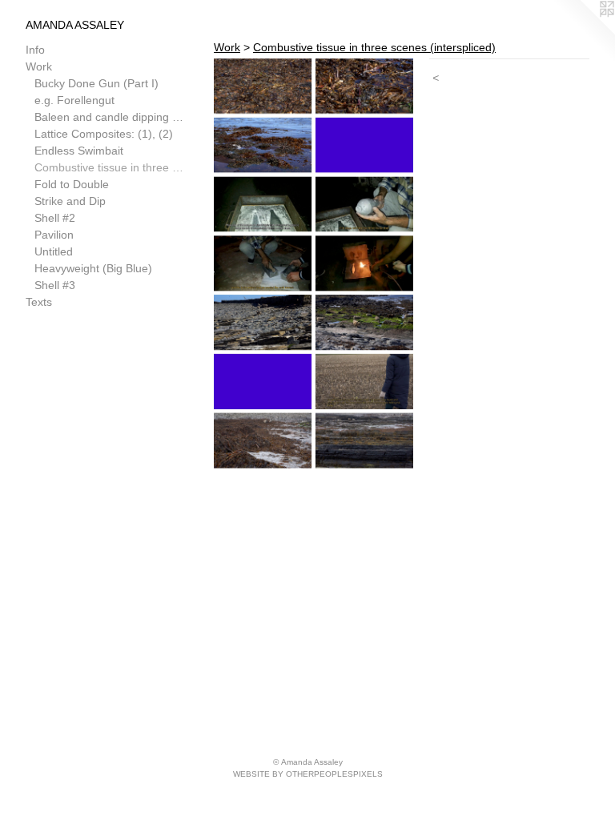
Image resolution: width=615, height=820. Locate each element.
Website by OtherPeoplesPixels (308, 774)
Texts (39, 301)
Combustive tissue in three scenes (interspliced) (110, 167)
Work (39, 66)
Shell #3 (54, 285)
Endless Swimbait (78, 150)
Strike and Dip (70, 201)
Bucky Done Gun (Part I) (96, 83)
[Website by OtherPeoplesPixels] (583, 32)
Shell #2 (54, 217)
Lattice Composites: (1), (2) (103, 133)
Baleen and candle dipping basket (110, 117)
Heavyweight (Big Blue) (93, 268)
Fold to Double (71, 184)
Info (35, 49)
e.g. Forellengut (74, 100)
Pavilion (54, 234)
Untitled (53, 251)
